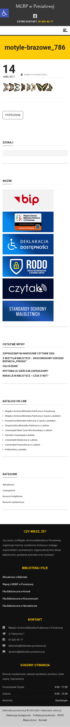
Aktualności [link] (8, 484)
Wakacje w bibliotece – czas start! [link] (25, 375)
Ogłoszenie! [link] (10, 366)
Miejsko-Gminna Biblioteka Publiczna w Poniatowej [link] (30, 411)
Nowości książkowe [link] (12, 496)
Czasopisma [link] (9, 490)
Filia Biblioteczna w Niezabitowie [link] (20, 605)
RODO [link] (60, 715)
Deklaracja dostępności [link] (18, 715)
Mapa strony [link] (30, 720)
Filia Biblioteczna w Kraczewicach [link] (20, 598)
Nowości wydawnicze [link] (13, 502)
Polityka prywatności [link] (44, 715)
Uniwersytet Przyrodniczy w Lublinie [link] (22, 444)
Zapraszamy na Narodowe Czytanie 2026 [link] (28, 353)
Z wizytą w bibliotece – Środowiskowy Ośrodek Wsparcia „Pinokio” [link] (33, 360)
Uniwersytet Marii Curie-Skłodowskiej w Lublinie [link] (28, 430)
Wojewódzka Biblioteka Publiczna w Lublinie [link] (27, 425)
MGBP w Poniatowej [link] (35, 74)
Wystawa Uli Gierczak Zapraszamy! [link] (25, 371)
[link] (4, 13)
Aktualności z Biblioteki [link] (15, 577)
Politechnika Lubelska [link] (16, 449)
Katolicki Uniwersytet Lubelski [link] (19, 435)
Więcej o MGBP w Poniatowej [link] (18, 584)
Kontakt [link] (43, 720)
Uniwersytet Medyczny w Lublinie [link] (21, 440)
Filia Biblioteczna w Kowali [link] (16, 591)
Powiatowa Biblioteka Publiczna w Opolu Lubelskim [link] (30, 420)
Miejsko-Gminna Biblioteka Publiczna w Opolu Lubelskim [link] (33, 416)
